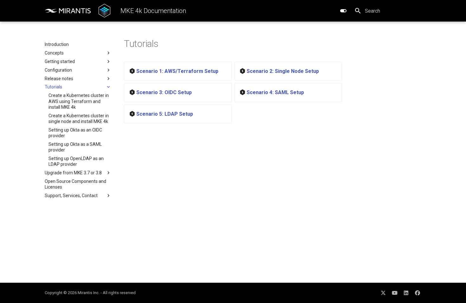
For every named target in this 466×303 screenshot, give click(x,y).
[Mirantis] (68, 11)
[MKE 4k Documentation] (104, 10)
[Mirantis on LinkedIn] (406, 293)
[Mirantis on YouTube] (395, 293)
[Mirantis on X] (383, 293)
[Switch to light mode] (343, 10)
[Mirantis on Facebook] (417, 293)
